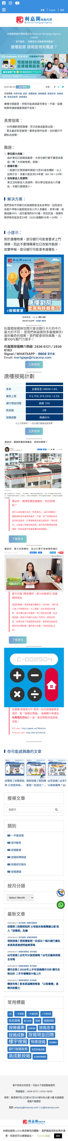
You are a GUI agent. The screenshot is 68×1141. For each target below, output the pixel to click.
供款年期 (18, 93)
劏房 (25, 93)
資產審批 (23, 97)
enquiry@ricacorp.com (26, 1107)
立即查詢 (34, 364)
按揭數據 (16, 850)
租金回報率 (12, 97)
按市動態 (23, 87)
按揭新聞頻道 (18, 857)
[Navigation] (4, 10)
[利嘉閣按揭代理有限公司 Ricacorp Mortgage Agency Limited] (34, 20)
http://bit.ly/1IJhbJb (35, 732)
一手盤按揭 (17, 835)
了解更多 (17, 539)
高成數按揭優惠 (40, 1057)
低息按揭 (14, 1020)
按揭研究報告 (18, 864)
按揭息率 (51, 93)
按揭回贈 (31, 1028)
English (52, 10)
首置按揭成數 (38, 1049)
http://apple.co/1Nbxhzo (34, 728)
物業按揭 (38, 1042)
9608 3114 (46, 354)
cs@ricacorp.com (49, 1107)
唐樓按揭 (32, 93)
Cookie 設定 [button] (43, 1135)
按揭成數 (17, 1034)
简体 (62, 10)
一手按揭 (19, 1013)
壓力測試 (27, 1021)
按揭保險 (49, 1020)
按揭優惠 (42, 93)
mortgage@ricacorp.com (32, 357)
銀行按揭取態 (18, 1049)
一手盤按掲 (33, 1014)
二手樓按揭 (46, 1014)
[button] (34, 66)
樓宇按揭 (18, 1041)
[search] (30, 810)
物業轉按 (53, 1042)
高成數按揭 (19, 1056)
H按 (10, 1014)
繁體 (42, 10)
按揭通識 (16, 871)
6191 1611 (41, 321)
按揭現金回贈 (41, 1034)
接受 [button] (58, 1136)
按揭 (37, 1020)
